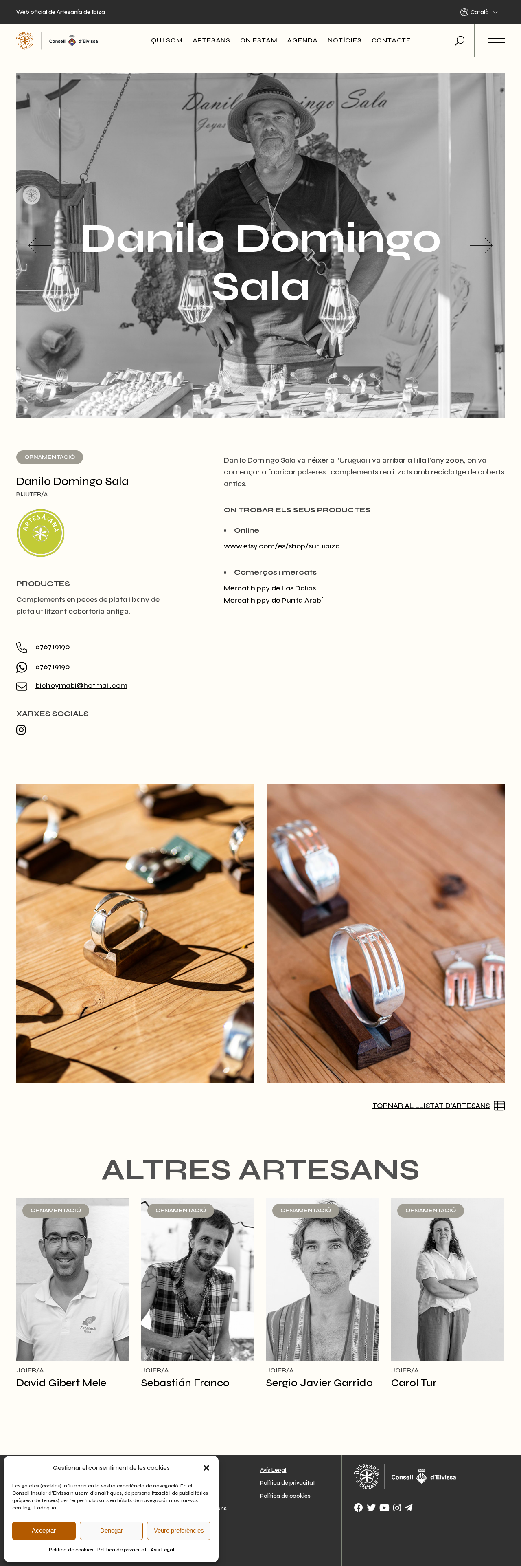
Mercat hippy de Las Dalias (270, 588)
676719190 (52, 646)
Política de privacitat (122, 1550)
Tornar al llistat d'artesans (431, 1105)
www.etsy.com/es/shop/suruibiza (282, 546)
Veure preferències (179, 1530)
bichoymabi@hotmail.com (81, 685)
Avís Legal (162, 1550)
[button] (206, 1468)
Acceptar (44, 1530)
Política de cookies (71, 1550)
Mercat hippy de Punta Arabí (273, 600)
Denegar (111, 1530)
